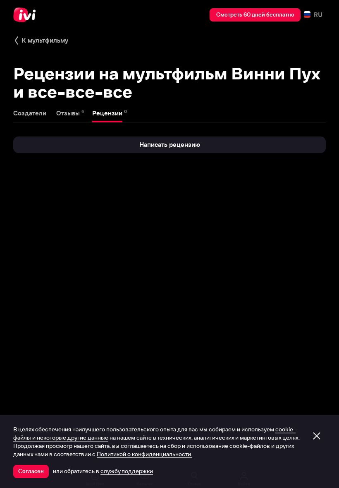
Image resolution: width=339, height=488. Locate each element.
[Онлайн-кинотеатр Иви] (27, 15)
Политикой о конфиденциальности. (144, 454)
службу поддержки (126, 471)
